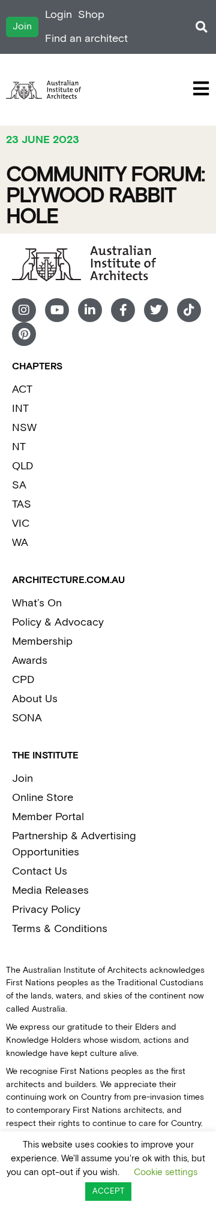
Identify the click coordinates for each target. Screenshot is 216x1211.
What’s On (37, 603)
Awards (29, 660)
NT (19, 447)
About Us (35, 699)
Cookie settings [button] (165, 1172)
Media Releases (50, 890)
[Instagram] (24, 310)
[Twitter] (156, 310)
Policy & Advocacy (58, 622)
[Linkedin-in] (90, 310)
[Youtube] (57, 310)
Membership (42, 641)
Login (58, 15)
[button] (201, 27)
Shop (91, 15)
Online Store (42, 798)
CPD (23, 680)
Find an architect (86, 38)
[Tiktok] (189, 310)
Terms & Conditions (59, 929)
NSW (24, 428)
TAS (21, 504)
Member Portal (48, 817)
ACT (22, 389)
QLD (22, 466)
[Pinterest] (24, 334)
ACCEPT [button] (108, 1191)
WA (20, 543)
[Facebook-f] (123, 310)
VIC (20, 523)
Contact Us (39, 871)
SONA (27, 718)
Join (22, 778)
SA (19, 485)
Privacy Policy (46, 909)
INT (20, 408)
